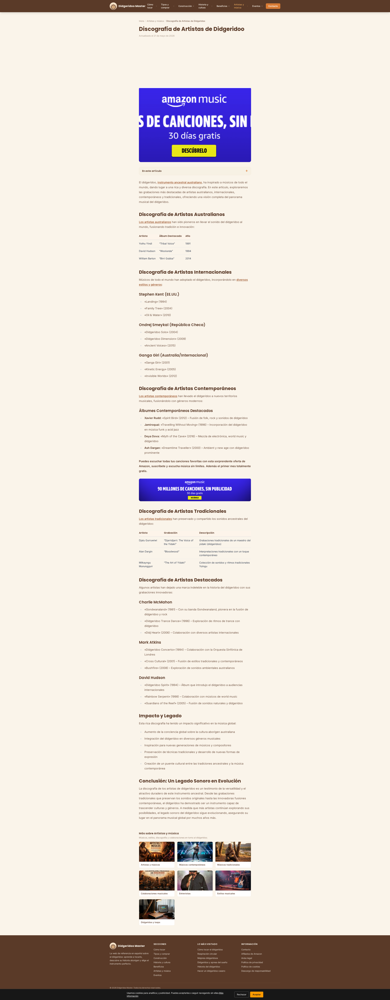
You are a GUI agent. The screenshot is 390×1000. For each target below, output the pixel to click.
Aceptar (257, 994)
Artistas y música (239, 6)
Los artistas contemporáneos (158, 396)
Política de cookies (250, 966)
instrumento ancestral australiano (180, 182)
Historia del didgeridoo (208, 966)
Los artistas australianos (155, 222)
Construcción (185, 6)
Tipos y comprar (165, 6)
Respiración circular (207, 953)
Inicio (141, 21)
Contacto (273, 6)
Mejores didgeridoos (207, 958)
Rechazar (241, 994)
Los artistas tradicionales (155, 518)
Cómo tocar (150, 6)
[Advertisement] (230, 62)
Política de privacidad (252, 962)
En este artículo (195, 170)
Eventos (256, 6)
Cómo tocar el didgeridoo (210, 949)
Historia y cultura (203, 6)
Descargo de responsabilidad (256, 971)
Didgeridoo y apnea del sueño (212, 962)
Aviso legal (246, 958)
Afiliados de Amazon (251, 953)
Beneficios (222, 6)
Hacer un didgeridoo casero (211, 971)
